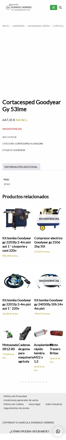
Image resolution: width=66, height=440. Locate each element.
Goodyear (19, 150)
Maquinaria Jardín (38, 26)
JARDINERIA (18, 26)
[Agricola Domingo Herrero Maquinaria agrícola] (18, 7)
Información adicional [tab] (20, 166)
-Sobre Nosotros (53, 404)
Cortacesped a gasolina (29, 143)
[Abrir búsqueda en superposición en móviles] (60, 7)
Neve (12, 436)
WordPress (50, 436)
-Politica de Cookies (13, 404)
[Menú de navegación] (53, 7)
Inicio (5, 26)
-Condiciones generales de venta (20, 400)
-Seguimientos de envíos (16, 408)
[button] (58, 431)
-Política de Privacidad (15, 396)
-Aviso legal (34, 404)
